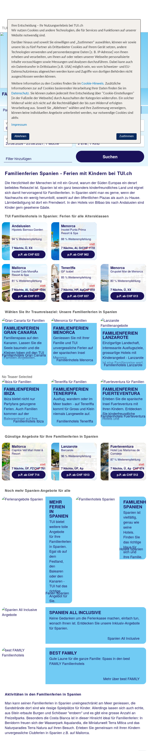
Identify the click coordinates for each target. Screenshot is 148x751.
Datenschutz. (20, 93)
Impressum (19, 125)
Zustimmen (126, 136)
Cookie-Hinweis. (92, 83)
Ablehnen (20, 136)
